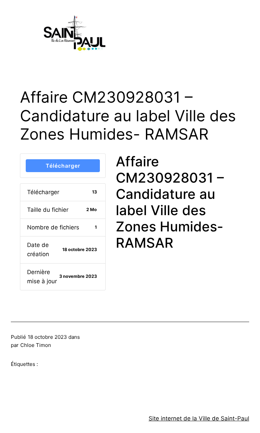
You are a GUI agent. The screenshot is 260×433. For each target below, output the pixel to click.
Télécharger (63, 165)
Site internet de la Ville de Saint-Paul (199, 418)
